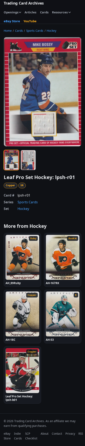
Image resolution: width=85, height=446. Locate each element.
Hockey (51, 31)
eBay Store (12, 21)
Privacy (70, 433)
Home (8, 31)
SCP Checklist (31, 436)
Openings (11, 12)
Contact (57, 433)
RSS (80, 433)
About (44, 433)
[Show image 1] (11, 160)
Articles (30, 12)
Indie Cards (18, 436)
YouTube (30, 21)
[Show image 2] (28, 160)
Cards (44, 12)
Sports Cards (34, 31)
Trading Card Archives (24, 3)
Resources (60, 12)
